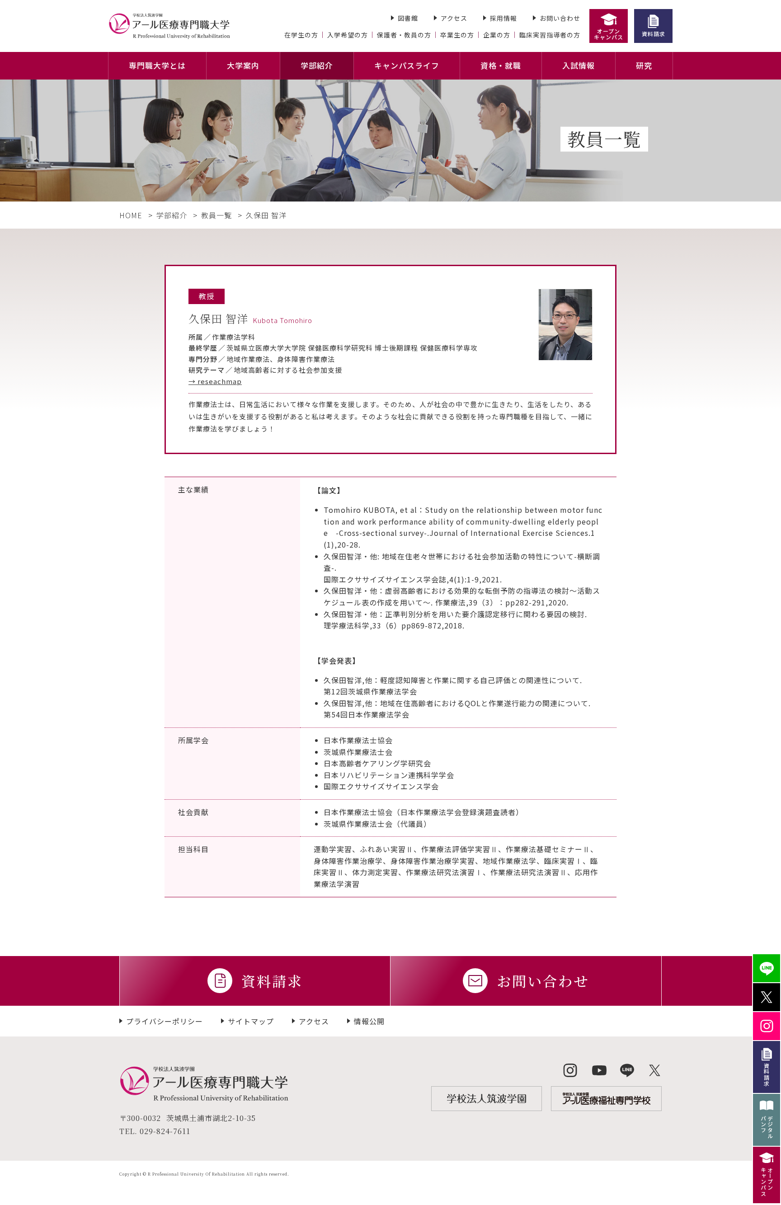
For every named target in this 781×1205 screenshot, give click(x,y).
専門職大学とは (157, 65)
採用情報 (503, 18)
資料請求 (653, 34)
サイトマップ (251, 1021)
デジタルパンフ (766, 1127)
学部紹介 (317, 65)
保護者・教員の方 (404, 34)
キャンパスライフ (406, 65)
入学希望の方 (347, 34)
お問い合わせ (560, 18)
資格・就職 (500, 65)
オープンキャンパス (608, 34)
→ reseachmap (215, 381)
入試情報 (578, 65)
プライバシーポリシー (164, 1021)
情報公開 (369, 1021)
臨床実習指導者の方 (549, 34)
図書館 (408, 18)
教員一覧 (216, 215)
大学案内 (243, 65)
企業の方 (496, 34)
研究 (644, 65)
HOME (130, 215)
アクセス (454, 18)
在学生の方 (301, 34)
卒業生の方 (457, 34)
